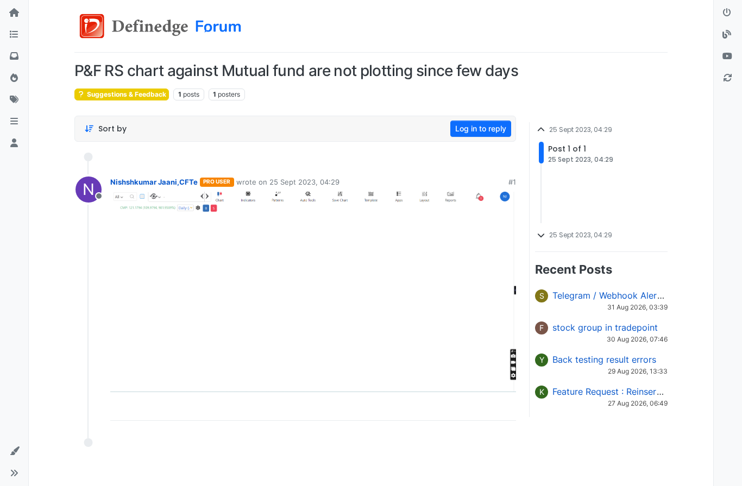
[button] (14, 121)
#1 (512, 182)
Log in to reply (480, 128)
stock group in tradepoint (605, 327)
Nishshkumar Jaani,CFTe (154, 182)
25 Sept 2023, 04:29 (304, 182)
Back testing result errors (604, 359)
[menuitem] (429, 408)
